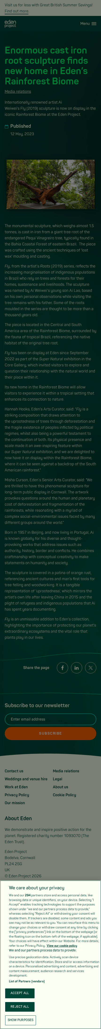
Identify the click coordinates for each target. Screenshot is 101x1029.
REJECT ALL (20, 1007)
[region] (50, 954)
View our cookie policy (62, 946)
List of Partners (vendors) (27, 981)
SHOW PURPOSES (21, 1020)
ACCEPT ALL (20, 993)
